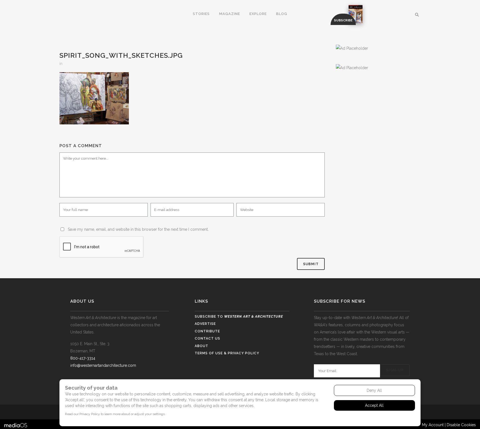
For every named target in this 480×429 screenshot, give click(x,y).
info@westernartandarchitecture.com (103, 365)
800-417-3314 (82, 358)
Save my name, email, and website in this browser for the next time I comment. (138, 229)
